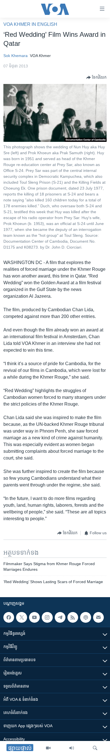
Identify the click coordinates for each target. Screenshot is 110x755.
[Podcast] (85, 617)
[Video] (48, 748)
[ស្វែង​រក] (95, 748)
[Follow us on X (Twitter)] (21, 617)
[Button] (96, 77)
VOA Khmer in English (30, 24)
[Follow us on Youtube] (34, 617)
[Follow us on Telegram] (60, 617)
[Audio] (71, 748)
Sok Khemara (15, 55)
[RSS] (72, 617)
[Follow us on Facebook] (8, 617)
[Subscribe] (98, 617)
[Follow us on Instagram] (47, 617)
